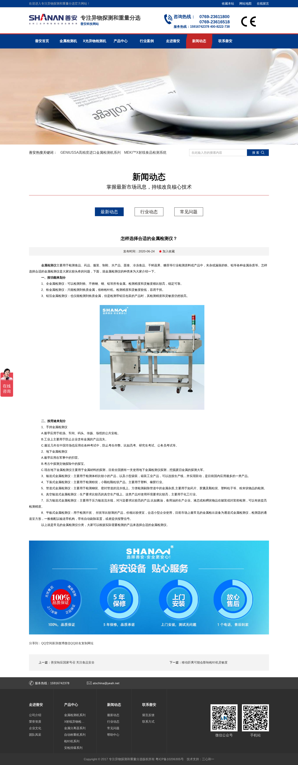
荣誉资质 (35, 721)
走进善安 (173, 41)
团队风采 (35, 734)
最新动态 (109, 211)
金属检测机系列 (75, 715)
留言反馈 (148, 715)
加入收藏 (169, 251)
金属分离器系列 (75, 728)
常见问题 (188, 211)
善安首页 (42, 41)
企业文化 (35, 728)
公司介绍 (35, 715)
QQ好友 (75, 643)
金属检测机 (68, 41)
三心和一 (208, 759)
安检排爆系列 (73, 747)
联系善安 (225, 41)
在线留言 (263, 3)
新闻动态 (199, 41)
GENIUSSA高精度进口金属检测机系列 (90, 152)
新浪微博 (58, 643)
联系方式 (148, 721)
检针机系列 (71, 741)
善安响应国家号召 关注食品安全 (72, 662)
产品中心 (121, 41)
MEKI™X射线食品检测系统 (145, 152)
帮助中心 (113, 734)
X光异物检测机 (94, 41)
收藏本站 (228, 3)
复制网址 (87, 643)
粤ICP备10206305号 (170, 759)
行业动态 (149, 211)
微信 (67, 643)
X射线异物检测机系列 (75, 721)
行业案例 (147, 41)
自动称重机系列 (75, 734)
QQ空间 (46, 643)
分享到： (35, 643)
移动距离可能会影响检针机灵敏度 (205, 662)
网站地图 (245, 3)
